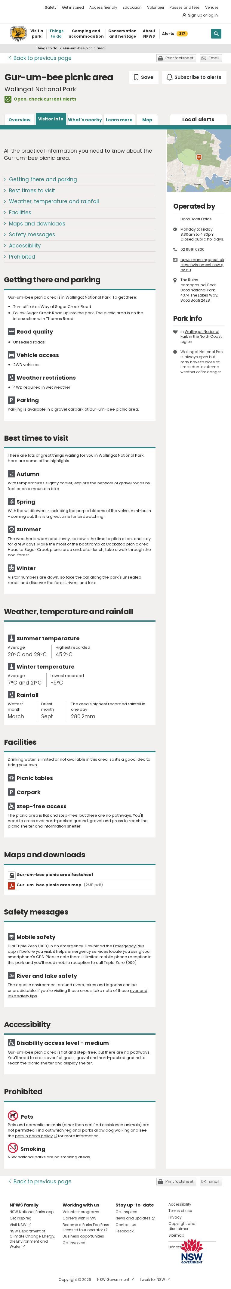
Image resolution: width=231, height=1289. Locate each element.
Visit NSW (18, 1224)
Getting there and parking (43, 179)
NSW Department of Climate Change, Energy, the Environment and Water (32, 1238)
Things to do (46, 48)
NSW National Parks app (32, 1211)
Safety (51, 7)
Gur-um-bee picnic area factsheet (55, 874)
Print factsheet (179, 58)
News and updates (133, 1218)
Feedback (125, 1231)
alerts (198, 119)
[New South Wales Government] (192, 1251)
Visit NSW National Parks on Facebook (15, 1279)
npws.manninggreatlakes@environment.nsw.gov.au (202, 264)
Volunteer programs (81, 1211)
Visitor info (50, 119)
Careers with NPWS (80, 1218)
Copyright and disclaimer (182, 1226)
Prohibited (22, 256)
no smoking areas (72, 1157)
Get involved (74, 1242)
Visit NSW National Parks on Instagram (28, 1279)
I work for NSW (152, 1279)
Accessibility (25, 245)
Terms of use (180, 1210)
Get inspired (73, 7)
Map (147, 120)
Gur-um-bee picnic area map (60, 885)
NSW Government (113, 1279)
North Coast (211, 336)
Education (132, 7)
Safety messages (32, 234)
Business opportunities (83, 1236)
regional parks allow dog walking (97, 1130)
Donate (175, 1247)
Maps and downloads (37, 223)
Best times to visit (32, 190)
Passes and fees (185, 7)
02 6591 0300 (192, 249)
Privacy (175, 1217)
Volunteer (155, 7)
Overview (19, 120)
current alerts (60, 99)
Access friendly (103, 7)
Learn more (119, 120)
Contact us (126, 1224)
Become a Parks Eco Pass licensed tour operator (86, 1227)
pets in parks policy (34, 1136)
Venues (212, 7)
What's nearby (85, 120)
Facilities (20, 212)
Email (214, 58)
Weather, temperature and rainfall (54, 201)
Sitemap (176, 1235)
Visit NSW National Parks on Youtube (41, 1279)
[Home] (18, 34)
